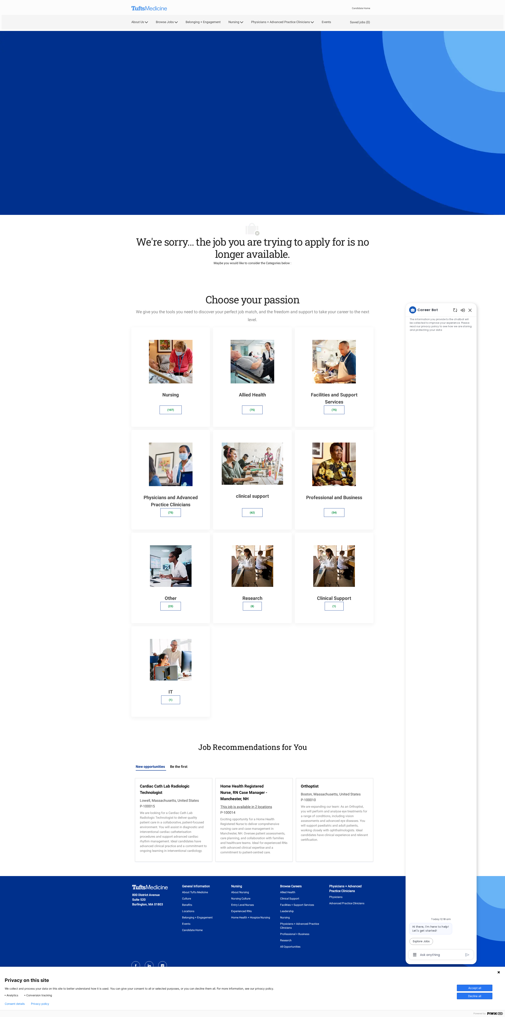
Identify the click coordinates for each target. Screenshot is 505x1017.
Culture (186, 898)
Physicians (335, 897)
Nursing (285, 917)
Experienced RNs (241, 911)
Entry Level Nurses (242, 904)
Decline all (474, 996)
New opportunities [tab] (150, 766)
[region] (441, 632)
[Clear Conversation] (455, 310)
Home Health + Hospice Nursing (250, 917)
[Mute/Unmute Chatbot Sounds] (463, 310)
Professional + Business (294, 934)
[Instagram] (162, 965)
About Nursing (240, 892)
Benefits (187, 904)
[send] (467, 954)
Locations (188, 911)
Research (286, 940)
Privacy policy (40, 1003)
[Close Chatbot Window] (470, 310)
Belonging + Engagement (203, 22)
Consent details (15, 1003)
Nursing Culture (240, 898)
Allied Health (287, 892)
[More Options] (414, 954)
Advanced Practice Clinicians (346, 903)
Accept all (474, 988)
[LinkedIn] (149, 965)
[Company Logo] (149, 8)
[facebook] (135, 965)
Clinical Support (289, 898)
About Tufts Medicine (195, 892)
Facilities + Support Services (297, 904)
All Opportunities (290, 946)
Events (326, 22)
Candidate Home (361, 8)
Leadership (287, 911)
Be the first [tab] (178, 766)
